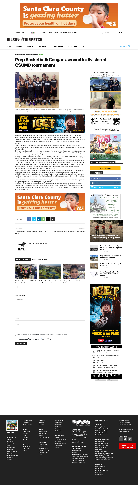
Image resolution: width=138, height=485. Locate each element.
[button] (124, 46)
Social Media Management (80, 456)
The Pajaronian (100, 458)
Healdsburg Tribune (101, 443)
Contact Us (9, 441)
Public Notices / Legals (79, 432)
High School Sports (20, 54)
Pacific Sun (98, 435)
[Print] (53, 219)
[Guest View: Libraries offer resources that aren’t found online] (94, 274)
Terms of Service (11, 451)
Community (26, 446)
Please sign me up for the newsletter (28, 339)
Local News (26, 431)
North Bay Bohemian (101, 433)
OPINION (25, 444)
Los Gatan (98, 450)
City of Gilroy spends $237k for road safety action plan (111, 257)
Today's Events (43, 448)
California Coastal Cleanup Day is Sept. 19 (111, 265)
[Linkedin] (39, 219)
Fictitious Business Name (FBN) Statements (79, 435)
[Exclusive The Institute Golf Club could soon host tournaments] (50, 271)
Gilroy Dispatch (100, 441)
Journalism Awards (125, 425)
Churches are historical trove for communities (69, 232)
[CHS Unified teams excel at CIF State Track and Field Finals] (26, 271)
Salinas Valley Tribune (102, 456)
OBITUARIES (59, 421)
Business (25, 433)
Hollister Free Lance (101, 445)
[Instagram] (122, 33)
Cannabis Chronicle (101, 470)
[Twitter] (34, 219)
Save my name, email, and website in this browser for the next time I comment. (42, 335)
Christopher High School (32, 54)
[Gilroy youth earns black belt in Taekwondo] (74, 271)
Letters (25, 450)
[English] (32, 33)
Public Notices (27, 425)
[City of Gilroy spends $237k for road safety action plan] (94, 258)
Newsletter (9, 439)
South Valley (99, 474)
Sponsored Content (78, 458)
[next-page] (19, 287)
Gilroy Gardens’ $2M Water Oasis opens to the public (30, 233)
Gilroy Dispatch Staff (21, 69)
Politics (25, 439)
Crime (24, 435)
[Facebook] (119, 33)
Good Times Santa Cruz (102, 429)
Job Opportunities (124, 423)
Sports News (43, 431)
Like (118, 178)
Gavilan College (44, 437)
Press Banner (99, 454)
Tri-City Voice (99, 460)
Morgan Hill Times (101, 452)
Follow (116, 183)
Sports (41, 54)
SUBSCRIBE (10, 432)
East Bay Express (100, 427)
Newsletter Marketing (78, 462)
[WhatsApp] (43, 219)
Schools (25, 437)
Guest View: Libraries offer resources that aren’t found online (109, 274)
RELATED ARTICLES (23, 260)
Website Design (76, 450)
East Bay (98, 472)
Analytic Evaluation (78, 460)
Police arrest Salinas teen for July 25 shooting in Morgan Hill (106, 236)
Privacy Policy (10, 449)
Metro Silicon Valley (101, 431)
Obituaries (58, 423)
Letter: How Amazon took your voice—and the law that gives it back (111, 247)
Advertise (26, 423)
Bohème (98, 468)
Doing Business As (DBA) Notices (79, 438)
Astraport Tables (60, 443)
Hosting (74, 452)
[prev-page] (16, 287)
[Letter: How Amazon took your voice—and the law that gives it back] (94, 248)
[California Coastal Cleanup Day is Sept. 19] (94, 266)
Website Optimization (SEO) (80, 454)
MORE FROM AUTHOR (39, 260)
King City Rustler (100, 447)
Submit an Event (44, 450)
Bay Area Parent (100, 466)
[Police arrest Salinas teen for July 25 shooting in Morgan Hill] (106, 231)
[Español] (34, 33)
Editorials (26, 448)
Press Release (10, 447)
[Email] (48, 219)
